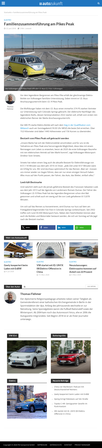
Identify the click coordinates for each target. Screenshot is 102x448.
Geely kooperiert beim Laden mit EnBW (16, 267)
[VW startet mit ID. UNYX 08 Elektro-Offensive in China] (51, 250)
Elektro (7, 20)
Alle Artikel (92, 286)
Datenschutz (56, 445)
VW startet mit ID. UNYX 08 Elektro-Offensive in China (50, 268)
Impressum (42, 445)
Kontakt (68, 445)
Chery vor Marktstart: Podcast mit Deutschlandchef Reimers (69, 388)
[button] (29, 227)
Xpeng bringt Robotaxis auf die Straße (71, 399)
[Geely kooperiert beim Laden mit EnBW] (18, 250)
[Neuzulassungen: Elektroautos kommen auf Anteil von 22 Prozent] (83, 250)
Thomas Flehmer (10, 108)
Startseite (8, 12)
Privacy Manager (82, 445)
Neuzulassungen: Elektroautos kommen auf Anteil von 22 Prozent (82, 268)
